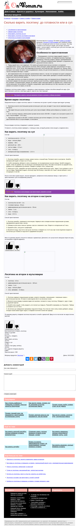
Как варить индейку (12, 446)
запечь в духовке (65, 40)
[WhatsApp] (47, 359)
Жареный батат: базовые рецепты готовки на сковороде (18, 510)
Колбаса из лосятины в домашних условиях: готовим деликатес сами (28, 481)
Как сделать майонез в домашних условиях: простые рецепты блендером (16, 404)
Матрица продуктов (13, 15)
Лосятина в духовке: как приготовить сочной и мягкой (23, 477)
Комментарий (8, 374)
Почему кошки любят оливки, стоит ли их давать (62, 405)
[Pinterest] (51, 359)
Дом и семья (10, 12)
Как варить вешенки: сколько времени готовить (62, 445)
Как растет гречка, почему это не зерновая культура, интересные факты (39, 404)
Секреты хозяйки (25, 18)
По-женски (7, 18)
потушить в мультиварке (50, 42)
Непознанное (51, 12)
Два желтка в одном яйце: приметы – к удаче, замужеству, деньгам (18, 504)
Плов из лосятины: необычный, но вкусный (20, 466)
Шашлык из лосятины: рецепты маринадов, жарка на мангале (25, 459)
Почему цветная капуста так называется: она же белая (39, 415)
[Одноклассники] (31, 359)
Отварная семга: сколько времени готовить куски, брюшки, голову (38, 433)
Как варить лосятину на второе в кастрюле (21, 36)
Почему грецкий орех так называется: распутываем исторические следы (14, 414)
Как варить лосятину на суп (17, 33)
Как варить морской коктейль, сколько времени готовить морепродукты (16, 433)
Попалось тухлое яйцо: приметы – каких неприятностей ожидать (17, 499)
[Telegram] (35, 359)
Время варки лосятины (15, 31)
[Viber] (43, 359)
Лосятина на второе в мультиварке (19, 38)
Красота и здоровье (25, 12)
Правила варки (35, 18)
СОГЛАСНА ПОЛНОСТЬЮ (39, 498)
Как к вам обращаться (10, 368)
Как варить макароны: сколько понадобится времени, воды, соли (60, 433)
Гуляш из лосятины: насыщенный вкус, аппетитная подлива (25, 470)
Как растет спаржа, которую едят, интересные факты (62, 415)
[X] (39, 359)
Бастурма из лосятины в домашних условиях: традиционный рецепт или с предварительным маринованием (40, 463)
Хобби (60, 12)
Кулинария (39, 12)
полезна (50, 40)
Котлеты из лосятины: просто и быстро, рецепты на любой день (26, 474)
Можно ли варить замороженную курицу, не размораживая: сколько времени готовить (38, 444)
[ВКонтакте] (27, 359)
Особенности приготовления (17, 29)
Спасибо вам (39, 500)
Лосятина (20, 355)
